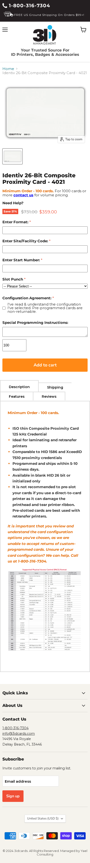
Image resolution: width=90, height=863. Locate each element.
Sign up (13, 796)
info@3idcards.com (18, 733)
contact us (23, 195)
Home (8, 69)
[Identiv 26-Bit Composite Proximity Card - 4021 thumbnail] (12, 156)
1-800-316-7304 (28, 5)
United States (43, 818)
